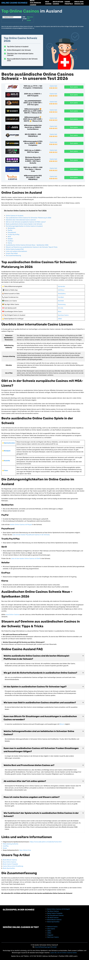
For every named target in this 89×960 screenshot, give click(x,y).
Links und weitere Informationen (16, 251)
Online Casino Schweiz (14, 3)
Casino (66, 315)
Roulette (7, 460)
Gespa (5, 848)
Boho (59, 311)
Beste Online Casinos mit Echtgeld (58, 909)
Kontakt (54, 947)
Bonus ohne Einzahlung (79, 3)
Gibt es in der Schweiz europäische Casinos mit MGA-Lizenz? (26, 222)
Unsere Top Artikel (12, 253)
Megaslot (50, 935)
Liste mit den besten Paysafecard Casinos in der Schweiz (31, 535)
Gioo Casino (51, 929)
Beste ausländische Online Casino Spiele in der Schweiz (24, 224)
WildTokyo (61, 290)
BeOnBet (61, 301)
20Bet (60, 319)
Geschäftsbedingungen (43, 947)
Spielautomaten (9, 443)
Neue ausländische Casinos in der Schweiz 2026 (22, 60)
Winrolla (60, 308)
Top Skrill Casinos (52, 917)
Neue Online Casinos (9, 862)
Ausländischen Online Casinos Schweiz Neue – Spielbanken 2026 (27, 245)
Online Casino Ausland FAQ (15, 249)
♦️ (3, 308)
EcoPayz (10, 241)
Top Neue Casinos (53, 911)
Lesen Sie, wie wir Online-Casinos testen (63, 952)
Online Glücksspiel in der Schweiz (19, 50)
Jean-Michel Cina (25, 850)
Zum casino (74, 87)
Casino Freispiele (69, 3)
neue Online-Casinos (12, 614)
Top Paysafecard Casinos (55, 915)
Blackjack (7, 451)
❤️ (3, 311)
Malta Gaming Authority (10, 844)
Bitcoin (62, 724)
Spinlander (61, 286)
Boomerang (62, 304)
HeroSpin (61, 297)
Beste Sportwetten (9, 868)
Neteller (10, 239)
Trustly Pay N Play (13, 234)
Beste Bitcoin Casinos (58, 3)
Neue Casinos (48, 3)
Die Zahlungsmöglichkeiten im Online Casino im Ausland (24, 226)
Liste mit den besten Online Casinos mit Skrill (25, 558)
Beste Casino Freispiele (10, 864)
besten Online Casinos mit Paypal (21, 524)
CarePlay (6, 846)
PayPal (10, 230)
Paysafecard (12, 232)
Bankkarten (11, 228)
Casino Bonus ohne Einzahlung (13, 866)
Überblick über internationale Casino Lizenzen (20, 54)
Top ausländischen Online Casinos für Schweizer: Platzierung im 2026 (28, 218)
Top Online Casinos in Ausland (17, 47)
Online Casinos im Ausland (14, 215)
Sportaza (61, 315)
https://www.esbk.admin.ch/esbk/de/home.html (45, 842)
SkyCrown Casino (53, 937)
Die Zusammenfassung (13, 255)
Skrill (9, 236)
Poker (6, 470)
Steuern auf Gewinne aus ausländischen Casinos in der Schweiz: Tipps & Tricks (31, 247)
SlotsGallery (62, 293)
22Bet (49, 931)
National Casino (52, 926)
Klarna (10, 243)
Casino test (53, 86)
